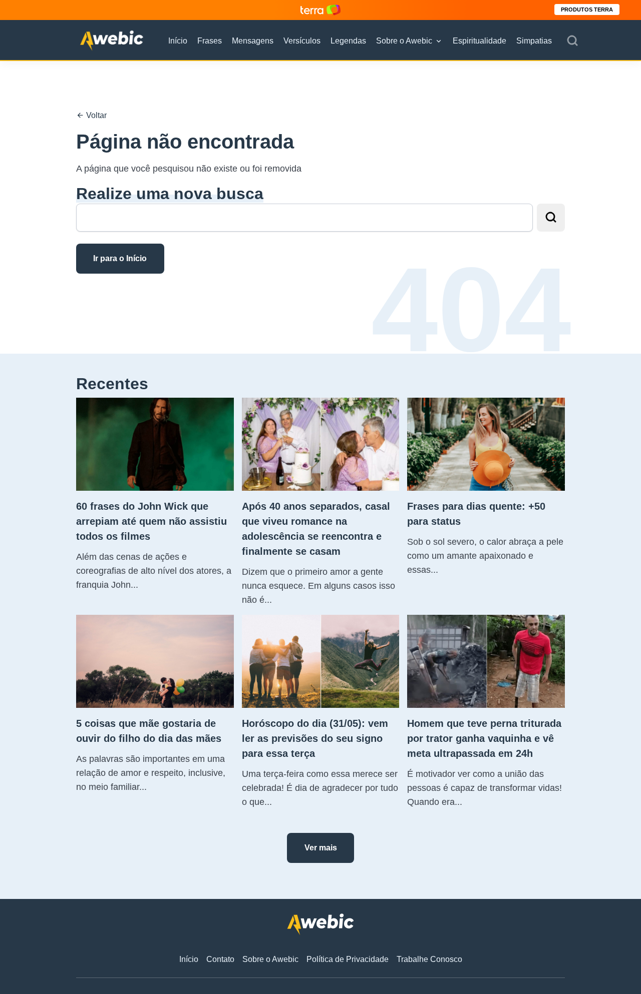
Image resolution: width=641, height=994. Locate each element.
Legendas (348, 41)
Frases (209, 41)
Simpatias (534, 41)
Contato (220, 959)
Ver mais (320, 847)
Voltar (95, 115)
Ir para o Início (120, 258)
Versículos (301, 41)
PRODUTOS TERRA (587, 10)
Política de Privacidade (347, 959)
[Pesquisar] (572, 41)
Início (177, 41)
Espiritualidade (479, 41)
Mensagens (252, 41)
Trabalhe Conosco (429, 959)
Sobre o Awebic (404, 41)
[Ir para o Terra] (320, 10)
